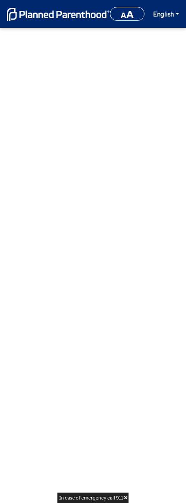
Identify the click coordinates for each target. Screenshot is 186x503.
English (163, 14)
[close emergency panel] (125, 498)
